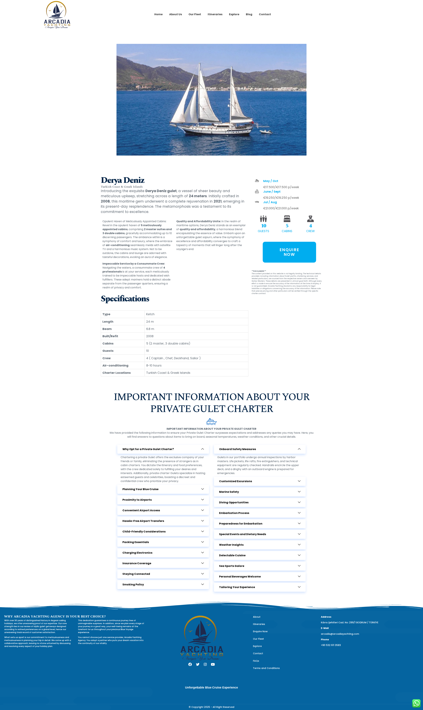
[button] (163, 449)
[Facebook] (190, 664)
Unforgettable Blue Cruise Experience (211, 687)
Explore (234, 14)
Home (158, 14)
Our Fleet (195, 14)
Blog (249, 14)
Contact (265, 14)
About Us (175, 14)
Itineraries (215, 14)
